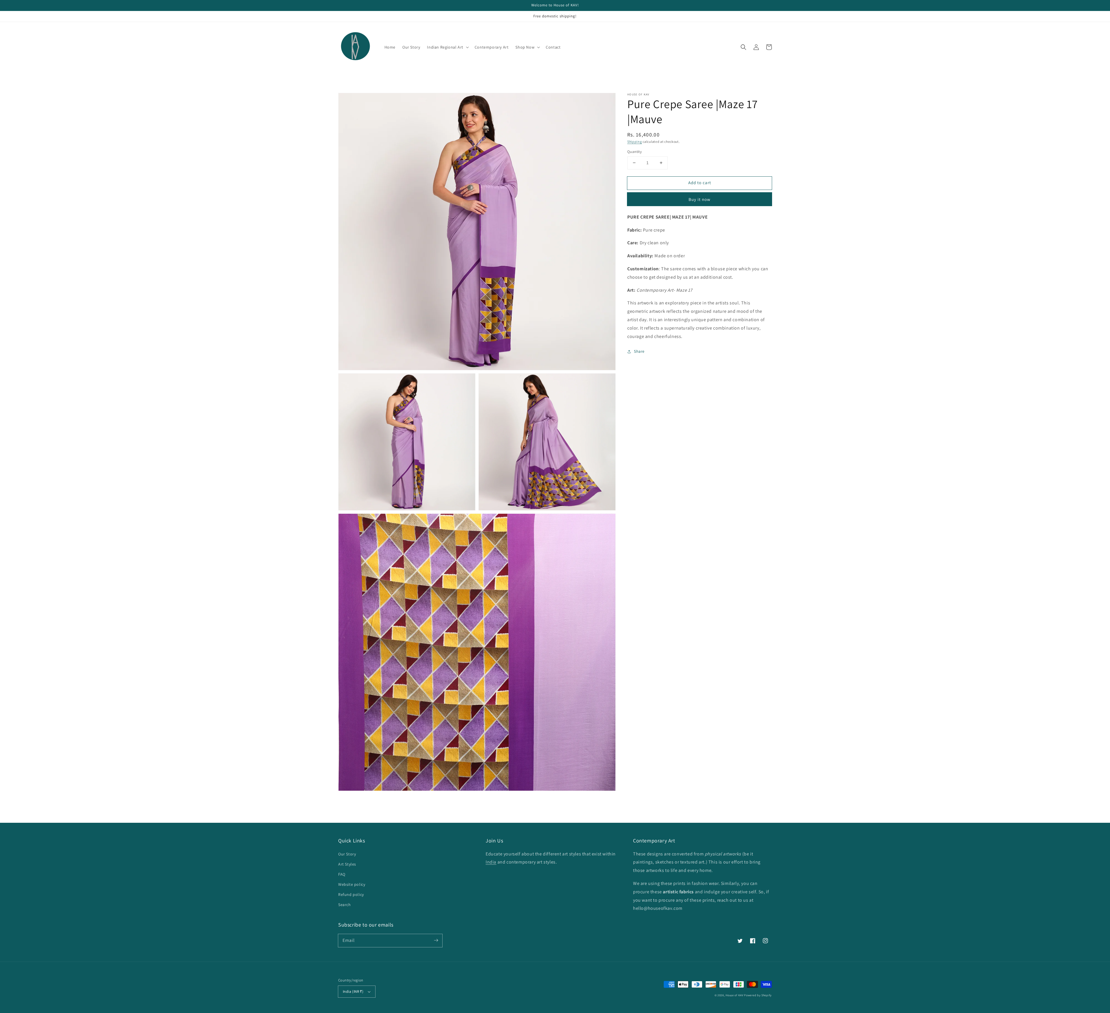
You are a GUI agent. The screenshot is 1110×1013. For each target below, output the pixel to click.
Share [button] (639, 351)
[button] (743, 47)
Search (344, 904)
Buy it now (700, 199)
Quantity (634, 151)
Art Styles (347, 864)
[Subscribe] (436, 940)
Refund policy (351, 894)
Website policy (351, 884)
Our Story (347, 854)
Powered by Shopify (758, 995)
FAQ (341, 874)
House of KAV (735, 995)
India (491, 862)
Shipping (634, 141)
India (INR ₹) (353, 991)
